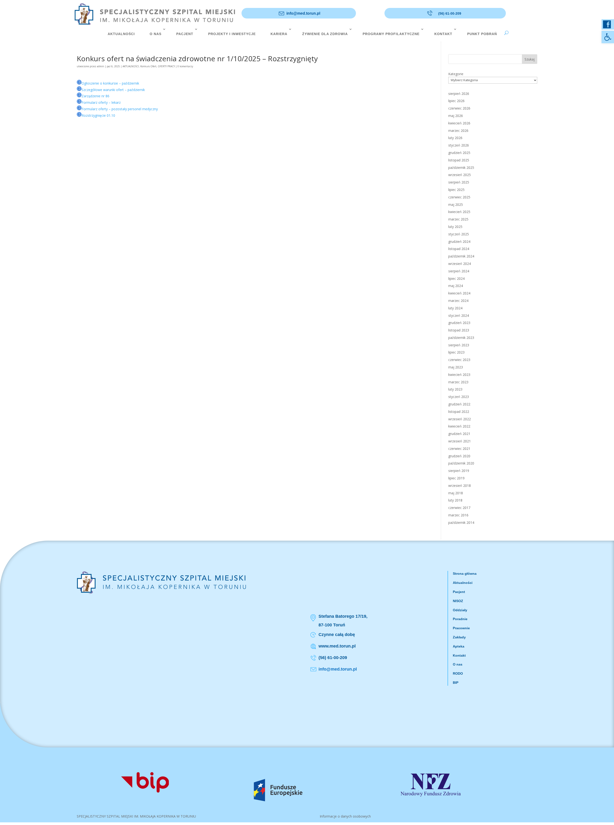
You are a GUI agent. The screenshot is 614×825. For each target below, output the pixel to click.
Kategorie (455, 74)
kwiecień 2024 (459, 293)
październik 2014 (461, 522)
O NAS (155, 34)
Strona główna (465, 573)
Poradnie (460, 619)
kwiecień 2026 (459, 123)
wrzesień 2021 (459, 441)
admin (100, 66)
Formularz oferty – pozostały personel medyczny (120, 109)
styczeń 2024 (458, 315)
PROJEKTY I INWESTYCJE (232, 34)
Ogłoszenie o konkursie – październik (110, 83)
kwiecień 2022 (459, 426)
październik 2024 (461, 256)
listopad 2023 (458, 330)
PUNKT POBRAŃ (482, 34)
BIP (455, 682)
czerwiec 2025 (459, 197)
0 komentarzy (185, 66)
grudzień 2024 (459, 241)
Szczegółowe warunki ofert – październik (113, 89)
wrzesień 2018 (459, 485)
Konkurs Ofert (148, 66)
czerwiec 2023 (459, 359)
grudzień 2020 (459, 456)
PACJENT (184, 34)
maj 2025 (455, 204)
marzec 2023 (458, 382)
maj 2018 (455, 493)
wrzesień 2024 (459, 263)
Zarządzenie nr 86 (95, 96)
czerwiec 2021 (459, 448)
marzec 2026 (458, 130)
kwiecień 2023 (459, 374)
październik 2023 (461, 337)
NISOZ (458, 601)
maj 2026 (455, 115)
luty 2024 (455, 308)
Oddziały (460, 610)
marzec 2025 (458, 219)
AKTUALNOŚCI (121, 34)
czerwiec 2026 (459, 108)
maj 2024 (455, 285)
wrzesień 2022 (459, 419)
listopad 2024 (458, 248)
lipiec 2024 (456, 278)
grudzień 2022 (459, 404)
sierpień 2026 (458, 93)
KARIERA (279, 34)
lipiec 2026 (456, 100)
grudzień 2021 (459, 433)
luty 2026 (455, 137)
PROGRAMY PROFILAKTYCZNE (391, 34)
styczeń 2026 (458, 145)
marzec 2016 (458, 515)
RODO (458, 673)
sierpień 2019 (458, 470)
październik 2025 (461, 167)
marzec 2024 (458, 300)
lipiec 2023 (456, 352)
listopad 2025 (458, 160)
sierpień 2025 (458, 182)
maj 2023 (455, 367)
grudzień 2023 (459, 322)
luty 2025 (455, 226)
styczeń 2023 (458, 396)
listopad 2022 (458, 411)
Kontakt (459, 655)
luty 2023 (455, 389)
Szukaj (530, 59)
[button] (608, 37)
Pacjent (459, 592)
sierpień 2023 (458, 345)
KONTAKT (443, 34)
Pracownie (461, 628)
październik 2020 (461, 463)
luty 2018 (455, 500)
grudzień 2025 (459, 152)
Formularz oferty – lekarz (101, 102)
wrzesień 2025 (459, 174)
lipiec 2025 (456, 189)
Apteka (458, 646)
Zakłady (459, 637)
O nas (457, 664)
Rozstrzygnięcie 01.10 (98, 115)
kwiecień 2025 (459, 211)
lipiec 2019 (456, 478)
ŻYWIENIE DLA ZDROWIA (325, 34)
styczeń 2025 (458, 234)
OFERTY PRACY (166, 66)
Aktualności (462, 583)
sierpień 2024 (458, 271)
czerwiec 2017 (459, 507)
